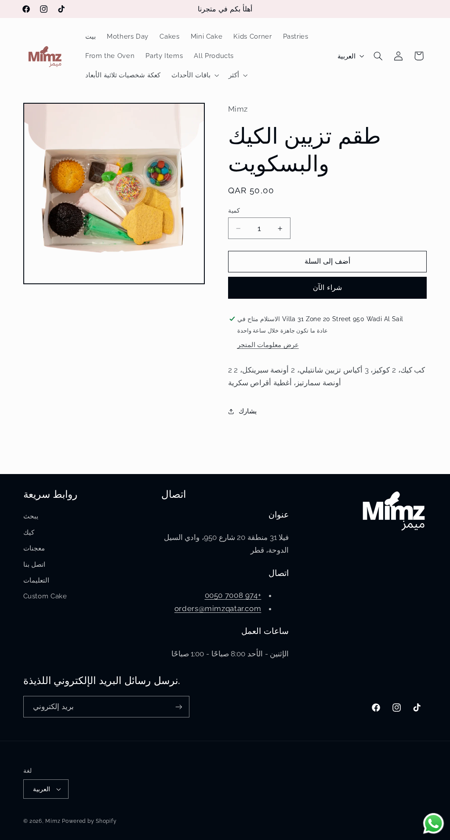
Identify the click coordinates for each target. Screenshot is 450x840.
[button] (194, 75)
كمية (234, 210)
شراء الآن (327, 287)
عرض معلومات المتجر (268, 344)
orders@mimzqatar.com (217, 608)
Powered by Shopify (89, 821)
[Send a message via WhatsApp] (433, 823)
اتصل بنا (34, 564)
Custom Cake (45, 596)
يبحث (30, 516)
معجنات (34, 548)
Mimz (53, 821)
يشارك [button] (248, 411)
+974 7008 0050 (233, 595)
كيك (28, 532)
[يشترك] (178, 706)
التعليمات (36, 580)
